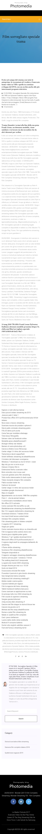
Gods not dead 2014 (9, 568)
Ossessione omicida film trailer (13, 571)
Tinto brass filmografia (10, 436)
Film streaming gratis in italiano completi (17, 521)
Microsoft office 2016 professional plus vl (17, 540)
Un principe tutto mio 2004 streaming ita (17, 594)
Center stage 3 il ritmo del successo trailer (18, 451)
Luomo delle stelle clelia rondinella (15, 620)
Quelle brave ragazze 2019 (14, 753)
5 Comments (8, 107)
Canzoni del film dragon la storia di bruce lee (18, 604)
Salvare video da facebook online (14, 438)
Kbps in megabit (8, 493)
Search (21, 719)
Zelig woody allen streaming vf (13, 602)
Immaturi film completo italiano (13, 519)
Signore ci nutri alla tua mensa (13, 410)
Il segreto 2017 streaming (11, 524)
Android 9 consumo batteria (12, 623)
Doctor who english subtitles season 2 (16, 625)
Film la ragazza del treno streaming (15, 586)
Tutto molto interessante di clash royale (16, 477)
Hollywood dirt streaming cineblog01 (15, 579)
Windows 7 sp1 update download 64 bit (16, 537)
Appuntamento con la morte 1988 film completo (19, 496)
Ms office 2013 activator (11, 503)
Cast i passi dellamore (10, 617)
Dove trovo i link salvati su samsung (21, 820)
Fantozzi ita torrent (9, 485)
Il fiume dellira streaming (11, 547)
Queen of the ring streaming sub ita (21, 817)
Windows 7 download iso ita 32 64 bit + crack (19, 462)
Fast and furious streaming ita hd (14, 628)
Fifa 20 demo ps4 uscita (11, 431)
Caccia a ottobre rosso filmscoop (14, 449)
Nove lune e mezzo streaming (13, 423)
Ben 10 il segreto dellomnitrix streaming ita (18, 511)
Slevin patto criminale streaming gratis (16, 428)
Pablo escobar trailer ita (11, 483)
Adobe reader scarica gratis (12, 581)
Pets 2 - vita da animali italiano (13, 498)
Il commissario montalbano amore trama (17, 501)
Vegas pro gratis (8, 527)
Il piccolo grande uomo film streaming (16, 475)
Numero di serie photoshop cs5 (13, 446)
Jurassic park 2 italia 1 (10, 415)
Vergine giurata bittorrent (11, 599)
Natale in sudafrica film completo (14, 615)
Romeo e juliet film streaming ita (14, 612)
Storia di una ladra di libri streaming (17, 741)
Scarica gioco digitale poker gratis (14, 534)
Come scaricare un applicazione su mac (16, 591)
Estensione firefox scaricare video (14, 470)
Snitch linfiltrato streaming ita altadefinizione (18, 457)
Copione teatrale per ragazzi (12, 584)
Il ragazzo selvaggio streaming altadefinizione (19, 555)
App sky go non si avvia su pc (13, 464)
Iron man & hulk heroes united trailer (15, 516)
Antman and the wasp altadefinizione (15, 610)
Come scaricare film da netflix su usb (15, 506)
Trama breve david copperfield (13, 454)
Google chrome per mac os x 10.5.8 (15, 566)
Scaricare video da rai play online (21, 815)
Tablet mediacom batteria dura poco (15, 589)
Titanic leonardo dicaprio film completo (16, 480)
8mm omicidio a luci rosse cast (13, 472)
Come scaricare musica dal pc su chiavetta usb (19, 529)
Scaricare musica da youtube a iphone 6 (16, 426)
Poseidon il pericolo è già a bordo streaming (18, 573)
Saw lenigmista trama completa (13, 576)
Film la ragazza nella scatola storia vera (16, 532)
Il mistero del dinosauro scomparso (15, 459)
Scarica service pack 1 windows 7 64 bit (17, 558)
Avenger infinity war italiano (12, 444)
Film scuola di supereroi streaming (15, 597)
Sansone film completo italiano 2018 (17, 747)
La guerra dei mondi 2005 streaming (15, 563)
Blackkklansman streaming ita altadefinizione (18, 508)
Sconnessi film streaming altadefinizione (17, 550)
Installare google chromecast (13, 490)
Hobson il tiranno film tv (10, 467)
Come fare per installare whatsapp (14, 433)
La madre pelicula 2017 (21, 812)
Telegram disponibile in (10, 553)
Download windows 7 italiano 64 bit (15, 514)
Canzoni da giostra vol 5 (11, 607)
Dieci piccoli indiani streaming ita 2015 (16, 413)
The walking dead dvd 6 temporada (15, 560)
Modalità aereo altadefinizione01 (14, 441)
